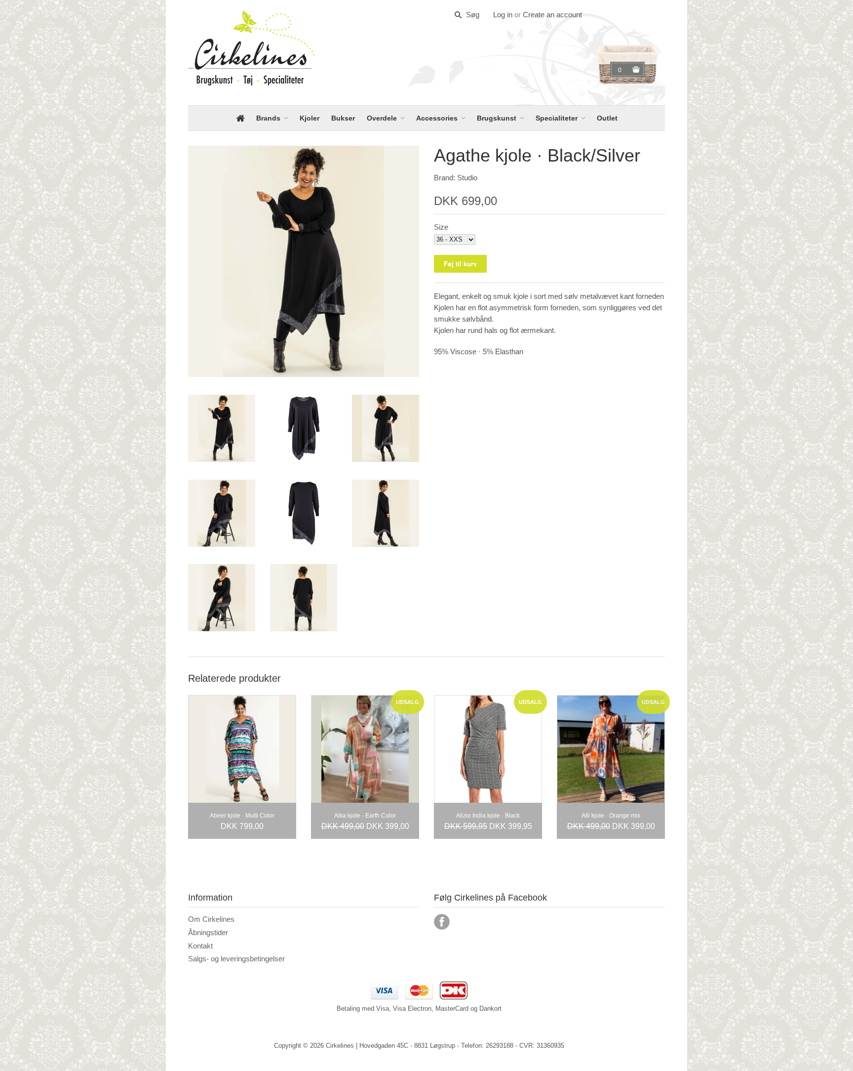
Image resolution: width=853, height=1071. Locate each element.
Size (441, 227)
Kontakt (200, 946)
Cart (621, 70)
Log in (502, 14)
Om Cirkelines (211, 919)
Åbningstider (208, 932)
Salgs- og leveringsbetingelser (236, 958)
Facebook (442, 922)
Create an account (552, 14)
